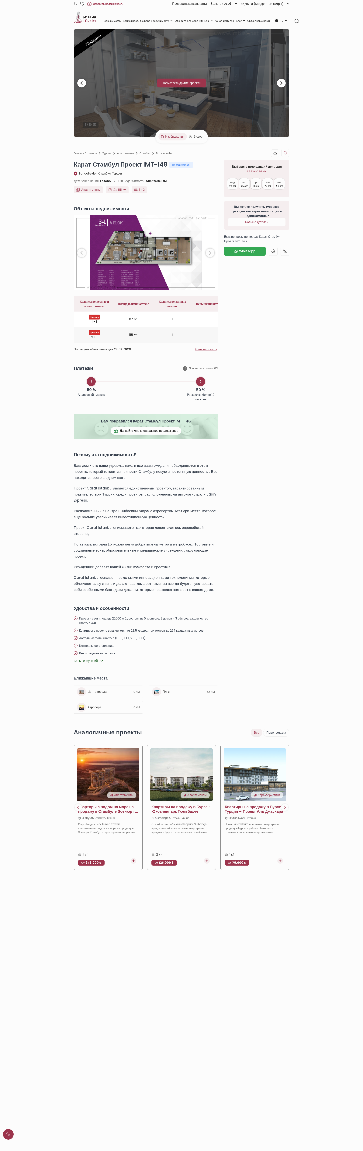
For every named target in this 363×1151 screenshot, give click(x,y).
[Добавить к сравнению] (133, 861)
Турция (106, 153)
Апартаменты (125, 153)
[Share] (275, 153)
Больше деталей (256, 222)
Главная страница (85, 153)
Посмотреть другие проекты (181, 83)
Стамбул (145, 153)
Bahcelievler (164, 153)
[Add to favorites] (285, 153)
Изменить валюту (206, 349)
